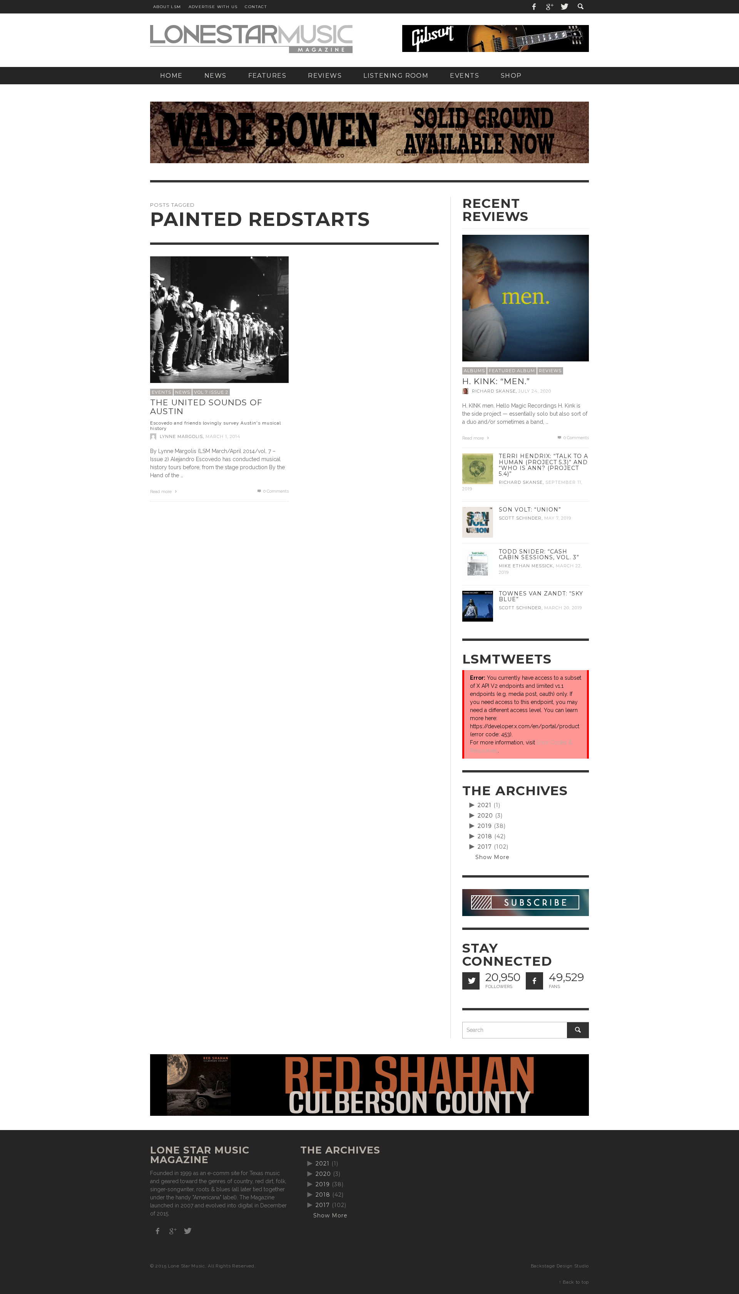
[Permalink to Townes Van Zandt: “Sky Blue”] (477, 606)
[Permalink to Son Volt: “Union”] (477, 522)
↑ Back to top (574, 1282)
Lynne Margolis (181, 436)
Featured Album (512, 370)
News (182, 392)
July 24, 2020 (534, 391)
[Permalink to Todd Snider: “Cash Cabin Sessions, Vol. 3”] (477, 564)
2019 (485, 826)
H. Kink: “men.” (496, 381)
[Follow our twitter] (471, 981)
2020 (485, 815)
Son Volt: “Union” (530, 509)
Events (161, 392)
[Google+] (549, 6)
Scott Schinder (520, 518)
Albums (474, 370)
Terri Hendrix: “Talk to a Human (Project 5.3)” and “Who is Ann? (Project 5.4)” (543, 465)
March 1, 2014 (223, 436)
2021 (485, 805)
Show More (492, 857)
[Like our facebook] (534, 981)
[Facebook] (534, 6)
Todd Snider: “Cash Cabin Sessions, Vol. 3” (539, 554)
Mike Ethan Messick (526, 565)
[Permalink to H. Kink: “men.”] (525, 297)
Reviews (550, 370)
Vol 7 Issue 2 (211, 392)
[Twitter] (564, 6)
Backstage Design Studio (560, 1266)
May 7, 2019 (557, 518)
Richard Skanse (494, 391)
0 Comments (275, 491)
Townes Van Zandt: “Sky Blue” (541, 596)
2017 (485, 846)
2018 (485, 836)
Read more (161, 491)
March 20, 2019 (563, 607)
